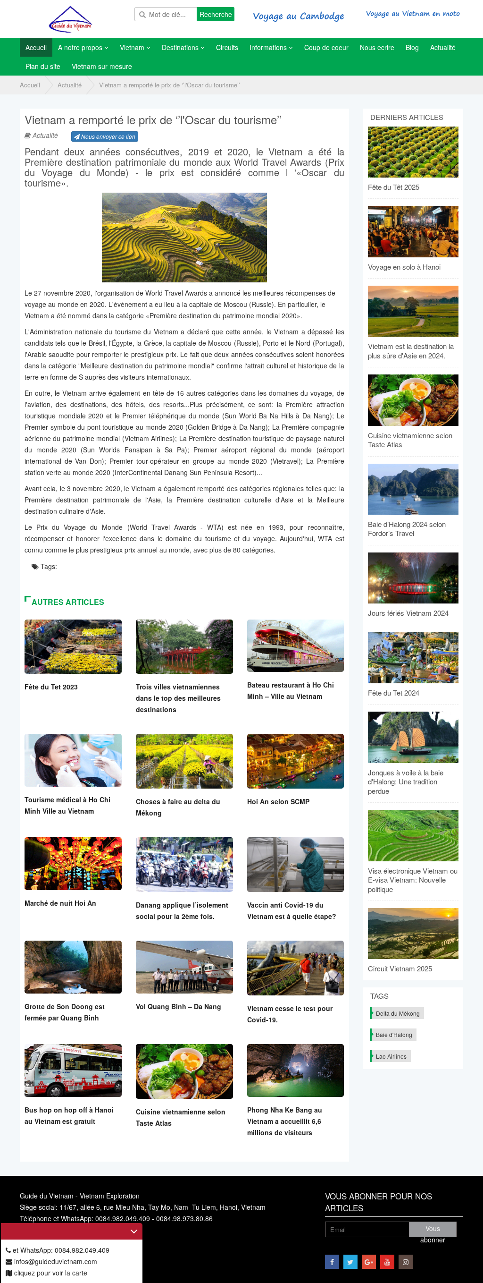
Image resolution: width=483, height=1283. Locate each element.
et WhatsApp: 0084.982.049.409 (60, 1250)
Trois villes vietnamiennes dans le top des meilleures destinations (178, 698)
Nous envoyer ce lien (107, 136)
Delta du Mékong (398, 1013)
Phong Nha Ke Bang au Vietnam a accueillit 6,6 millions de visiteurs (284, 1121)
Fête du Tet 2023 (51, 686)
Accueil (30, 84)
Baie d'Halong (394, 1034)
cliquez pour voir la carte (49, 1272)
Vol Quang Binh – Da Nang (178, 1006)
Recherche (216, 14)
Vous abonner (432, 1230)
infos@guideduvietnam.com (54, 1261)
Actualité (70, 84)
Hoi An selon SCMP (278, 801)
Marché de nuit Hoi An (60, 903)
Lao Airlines (391, 1056)
